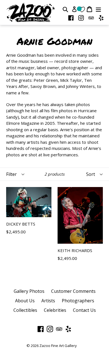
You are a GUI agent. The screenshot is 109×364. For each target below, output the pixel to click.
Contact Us (84, 310)
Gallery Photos (29, 291)
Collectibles (25, 310)
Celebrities (55, 310)
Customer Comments (73, 291)
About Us (25, 301)
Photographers (78, 301)
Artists (48, 301)
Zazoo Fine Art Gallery (58, 345)
